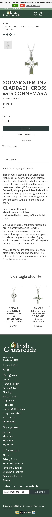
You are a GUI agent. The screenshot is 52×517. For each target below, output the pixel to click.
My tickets (8, 440)
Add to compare (11, 146)
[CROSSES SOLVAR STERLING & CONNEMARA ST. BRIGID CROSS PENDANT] (38, 294)
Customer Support (12, 476)
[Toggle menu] (46, 14)
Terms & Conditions (13, 463)
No (22, 6)
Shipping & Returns (13, 471)
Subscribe (40, 491)
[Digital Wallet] (27, 512)
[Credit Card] (33, 512)
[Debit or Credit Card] (21, 512)
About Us (7, 455)
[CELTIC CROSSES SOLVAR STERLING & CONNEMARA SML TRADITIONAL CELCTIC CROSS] (14, 294)
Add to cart (26, 128)
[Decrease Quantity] (5, 121)
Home (5, 23)
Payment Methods (12, 467)
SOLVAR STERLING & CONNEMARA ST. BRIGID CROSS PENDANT (38, 315)
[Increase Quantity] (11, 121)
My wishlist (8, 444)
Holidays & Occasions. (14, 409)
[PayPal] (17, 512)
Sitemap (7, 480)
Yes (15, 6)
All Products (9, 421)
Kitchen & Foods (11, 388)
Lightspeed (7, 508)
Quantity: (7, 116)
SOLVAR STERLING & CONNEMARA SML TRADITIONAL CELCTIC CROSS (14, 315)
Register (7, 432)
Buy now (26, 140)
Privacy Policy (10, 459)
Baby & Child (9, 396)
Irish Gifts (8, 404)
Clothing (7, 392)
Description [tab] (10, 159)
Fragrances (8, 400)
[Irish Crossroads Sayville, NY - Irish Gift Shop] (12, 14)
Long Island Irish (11, 413)
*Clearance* (9, 417)
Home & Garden (11, 383)
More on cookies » (33, 6)
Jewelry (6, 379)
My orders (8, 436)
